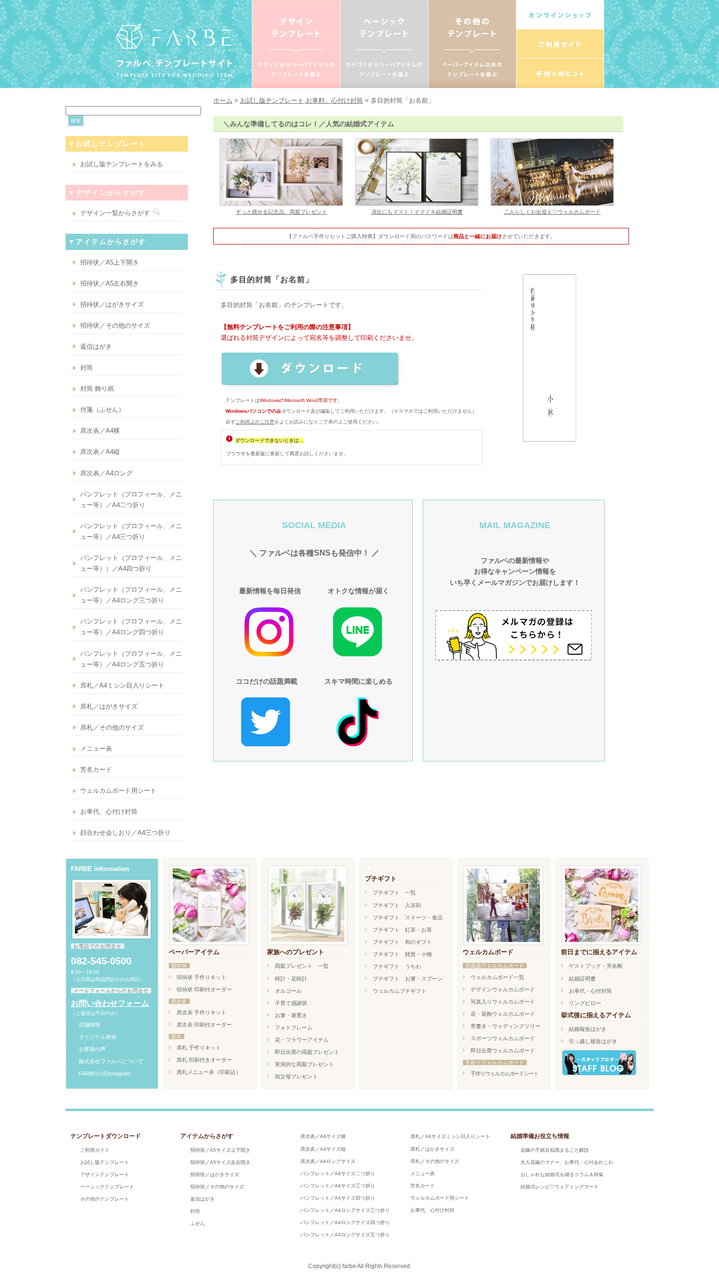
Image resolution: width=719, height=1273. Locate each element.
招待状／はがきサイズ (112, 304)
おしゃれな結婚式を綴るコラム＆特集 (562, 1174)
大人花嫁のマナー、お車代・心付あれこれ (566, 1162)
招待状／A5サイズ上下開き (220, 1150)
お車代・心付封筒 (590, 991)
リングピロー (585, 1003)
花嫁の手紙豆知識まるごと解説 (554, 1150)
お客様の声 (92, 1049)
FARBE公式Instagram (105, 1073)
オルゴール (288, 991)
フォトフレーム (294, 1027)
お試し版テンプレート (272, 100)
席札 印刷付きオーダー (204, 1060)
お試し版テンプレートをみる (121, 164)
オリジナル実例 (97, 1037)
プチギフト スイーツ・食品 (408, 917)
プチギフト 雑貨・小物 (402, 954)
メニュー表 (96, 748)
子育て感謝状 (291, 1003)
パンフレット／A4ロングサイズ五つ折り (345, 1234)
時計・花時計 (291, 979)
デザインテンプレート (104, 1174)
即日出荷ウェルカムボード (503, 1050)
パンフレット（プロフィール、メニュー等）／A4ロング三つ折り (131, 595)
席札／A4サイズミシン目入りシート (450, 1136)
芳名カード (96, 769)
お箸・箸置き (291, 1015)
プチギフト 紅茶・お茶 (402, 930)
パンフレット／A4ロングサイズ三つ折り (345, 1210)
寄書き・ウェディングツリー (505, 1026)
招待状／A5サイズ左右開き (220, 1162)
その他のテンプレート (104, 1199)
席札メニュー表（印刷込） (209, 1072)
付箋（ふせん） (102, 409)
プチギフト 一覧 (394, 892)
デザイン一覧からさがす (115, 213)
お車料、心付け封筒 (334, 100)
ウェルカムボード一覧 (497, 977)
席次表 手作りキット (201, 1012)
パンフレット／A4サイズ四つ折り (337, 1198)
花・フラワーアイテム (302, 1040)
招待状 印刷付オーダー (204, 989)
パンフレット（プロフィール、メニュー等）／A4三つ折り (131, 531)
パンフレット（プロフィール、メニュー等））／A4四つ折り (131, 563)
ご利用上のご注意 (254, 421)
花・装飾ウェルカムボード (503, 1014)
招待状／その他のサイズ (115, 325)
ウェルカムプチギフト (400, 991)
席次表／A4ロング (106, 473)
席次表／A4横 (100, 430)
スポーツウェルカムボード (503, 1038)
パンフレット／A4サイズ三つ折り (337, 1185)
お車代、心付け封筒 (108, 811)
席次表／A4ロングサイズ (328, 1161)
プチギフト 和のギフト (402, 942)
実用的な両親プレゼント (304, 1064)
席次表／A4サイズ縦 (323, 1149)
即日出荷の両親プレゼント (307, 1052)
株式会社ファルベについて (111, 1061)
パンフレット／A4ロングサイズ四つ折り (345, 1222)
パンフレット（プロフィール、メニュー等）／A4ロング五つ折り (131, 659)
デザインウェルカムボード (503, 989)
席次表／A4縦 (100, 451)
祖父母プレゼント (296, 1076)
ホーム (222, 100)
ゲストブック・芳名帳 (596, 966)
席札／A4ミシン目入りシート (122, 685)
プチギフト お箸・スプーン (408, 979)
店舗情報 (89, 1024)
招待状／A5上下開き (109, 262)
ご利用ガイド (95, 1150)
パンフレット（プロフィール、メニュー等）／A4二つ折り (131, 500)
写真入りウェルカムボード (503, 1002)
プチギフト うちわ (397, 966)
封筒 (86, 367)
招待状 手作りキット (201, 977)
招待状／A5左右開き (109, 283)
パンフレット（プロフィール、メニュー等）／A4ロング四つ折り (131, 627)
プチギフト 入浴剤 (397, 905)
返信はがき (96, 346)
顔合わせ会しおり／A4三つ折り (125, 832)
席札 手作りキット (199, 1047)
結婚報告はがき (588, 1029)
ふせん (197, 1223)
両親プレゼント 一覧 (302, 966)
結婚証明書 (582, 979)
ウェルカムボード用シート (118, 790)
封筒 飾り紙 (97, 388)
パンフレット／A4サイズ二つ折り (337, 1173)
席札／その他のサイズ (112, 727)
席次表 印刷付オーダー (204, 1024)
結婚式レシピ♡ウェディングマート (559, 1186)
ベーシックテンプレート (107, 1186)
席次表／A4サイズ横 (323, 1136)
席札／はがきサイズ (108, 706)
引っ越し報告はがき (593, 1041)
